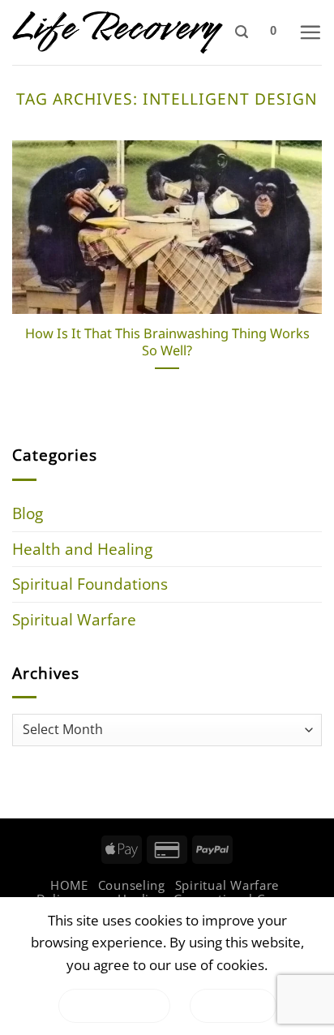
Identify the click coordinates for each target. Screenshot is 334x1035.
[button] (241, 32)
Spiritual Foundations (90, 584)
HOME (69, 885)
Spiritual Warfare (74, 619)
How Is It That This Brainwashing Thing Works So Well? (167, 342)
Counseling (131, 885)
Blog (27, 513)
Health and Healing (82, 549)
